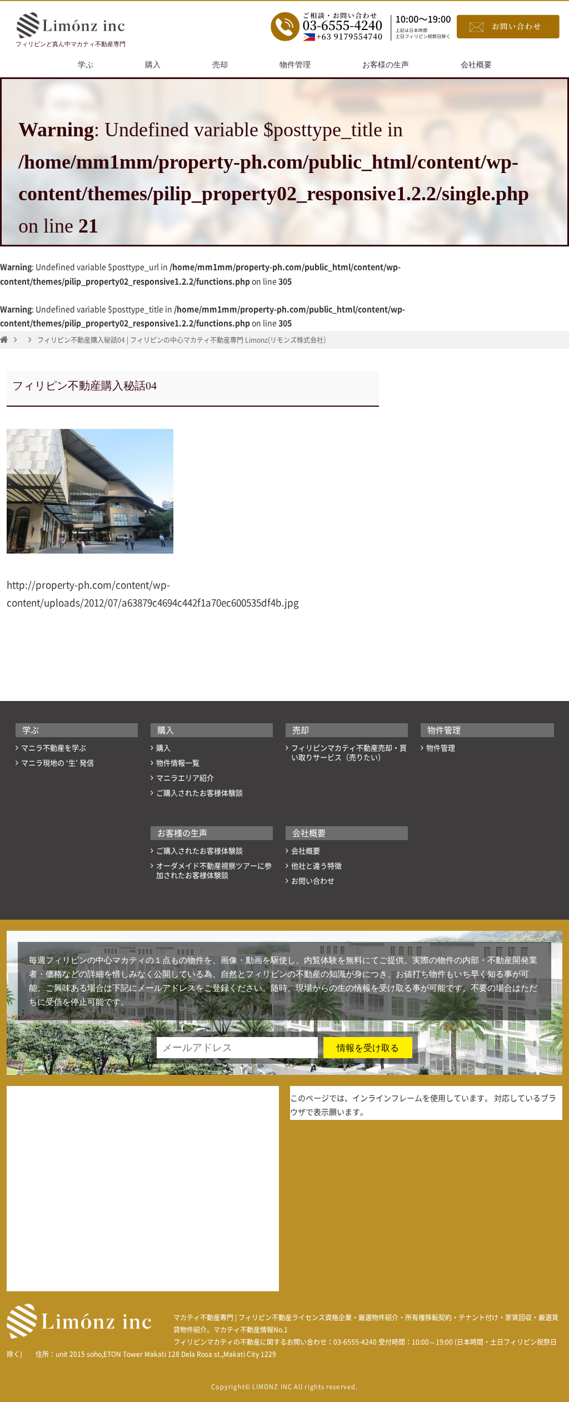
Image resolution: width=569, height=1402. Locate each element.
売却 (220, 65)
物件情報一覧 (177, 763)
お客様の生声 (385, 65)
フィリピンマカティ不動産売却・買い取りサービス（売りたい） (349, 752)
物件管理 (295, 65)
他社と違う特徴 (316, 866)
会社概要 (476, 65)
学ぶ (85, 65)
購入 (153, 65)
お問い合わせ (313, 881)
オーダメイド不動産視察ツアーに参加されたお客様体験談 (214, 870)
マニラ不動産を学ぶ (53, 748)
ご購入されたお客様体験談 (199, 793)
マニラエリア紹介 (185, 778)
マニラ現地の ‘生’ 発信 (57, 763)
